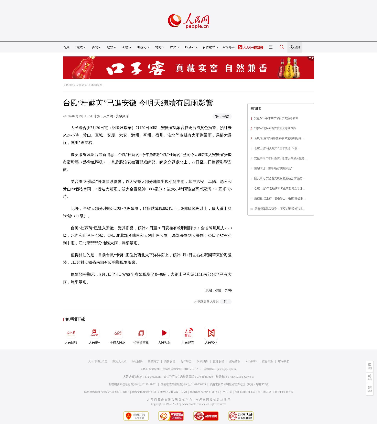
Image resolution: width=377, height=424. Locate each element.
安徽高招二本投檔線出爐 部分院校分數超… (280, 158)
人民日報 (71, 342)
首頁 (66, 47)
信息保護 (267, 361)
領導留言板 (141, 342)
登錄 (297, 47)
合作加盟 (185, 361)
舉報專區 (228, 47)
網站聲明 (234, 361)
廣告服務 (169, 361)
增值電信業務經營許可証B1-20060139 (183, 384)
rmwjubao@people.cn (242, 376)
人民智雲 (187, 342)
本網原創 (96, 85)
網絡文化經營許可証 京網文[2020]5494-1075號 (160, 392)
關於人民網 (119, 361)
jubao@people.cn (227, 369)
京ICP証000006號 (244, 392)
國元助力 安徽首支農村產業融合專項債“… (280, 178)
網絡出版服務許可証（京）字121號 (211, 392)
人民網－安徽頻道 (116, 116)
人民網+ (94, 342)
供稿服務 (202, 361)
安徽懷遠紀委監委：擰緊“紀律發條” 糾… (280, 208)
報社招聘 (137, 361)
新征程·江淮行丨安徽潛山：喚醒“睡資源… (280, 198)
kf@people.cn (153, 376)
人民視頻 (164, 342)
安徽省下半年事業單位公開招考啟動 (276, 118)
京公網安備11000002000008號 (275, 392)
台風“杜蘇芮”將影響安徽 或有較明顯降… (279, 138)
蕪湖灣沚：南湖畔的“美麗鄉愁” (273, 168)
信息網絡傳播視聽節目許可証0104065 (106, 392)
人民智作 (211, 342)
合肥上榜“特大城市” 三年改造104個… (277, 148)
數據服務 (218, 361)
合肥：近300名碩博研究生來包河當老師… (279, 188)
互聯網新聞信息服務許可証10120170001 (133, 384)
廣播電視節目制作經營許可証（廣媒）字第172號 (239, 384)
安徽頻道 (81, 85)
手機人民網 (117, 342)
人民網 (67, 85)
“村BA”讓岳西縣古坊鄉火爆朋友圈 (275, 128)
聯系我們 (283, 361)
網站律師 (251, 361)
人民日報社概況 (97, 361)
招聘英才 (153, 361)
